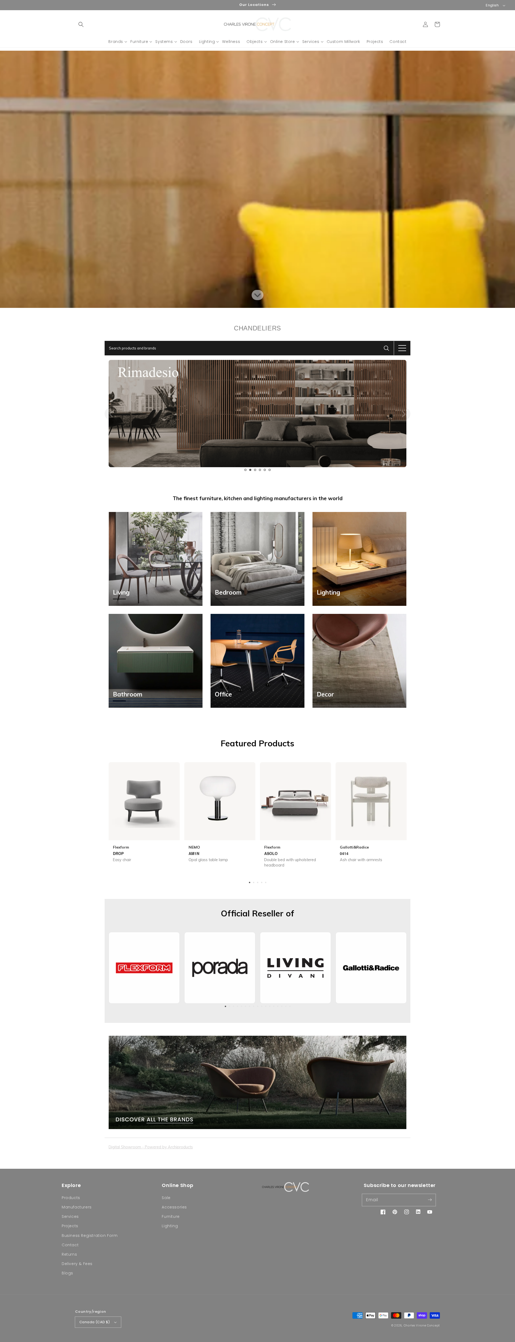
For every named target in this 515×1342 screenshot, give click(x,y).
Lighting (170, 1226)
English (492, 5)
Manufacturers (77, 1207)
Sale (166, 1197)
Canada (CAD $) (94, 1322)
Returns (69, 1254)
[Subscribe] (430, 1200)
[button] (81, 24)
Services (70, 1216)
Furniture (170, 1216)
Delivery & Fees (77, 1263)
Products (71, 1197)
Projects (70, 1226)
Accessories (174, 1207)
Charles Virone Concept (422, 1325)
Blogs (67, 1273)
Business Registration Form (90, 1235)
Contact (70, 1245)
